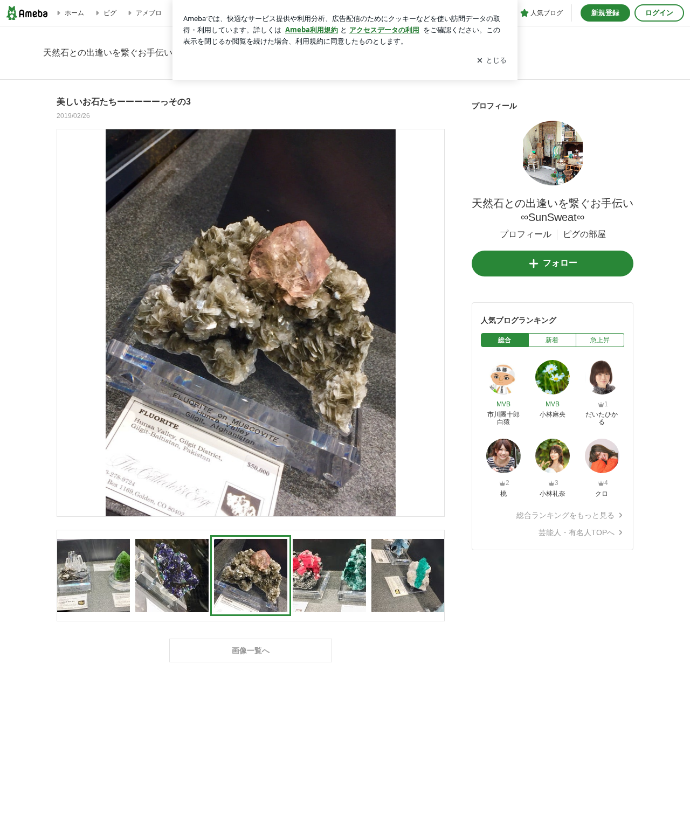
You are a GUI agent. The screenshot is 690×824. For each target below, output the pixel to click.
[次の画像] (433, 322)
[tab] (505, 340)
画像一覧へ (251, 650)
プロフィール (525, 234)
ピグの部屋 (584, 234)
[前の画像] (68, 322)
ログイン (659, 13)
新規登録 (605, 13)
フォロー (560, 262)
